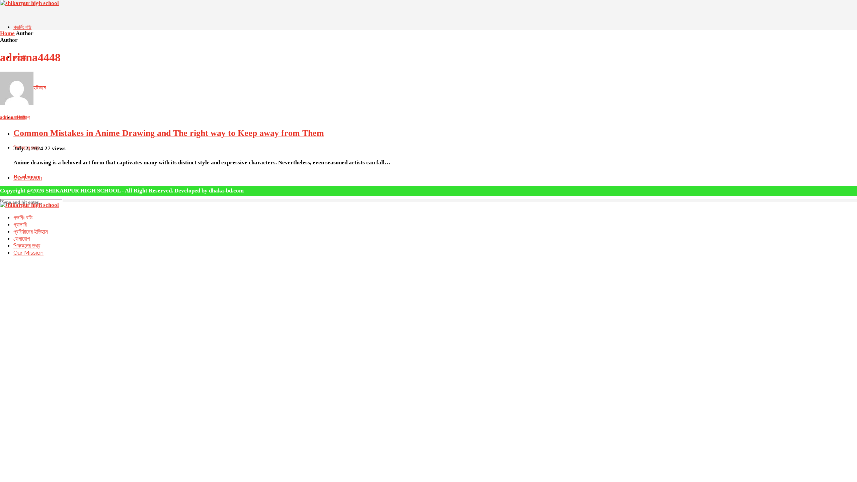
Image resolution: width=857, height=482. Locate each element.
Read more (27, 176)
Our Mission (28, 252)
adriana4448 (12, 117)
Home (7, 33)
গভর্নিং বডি (22, 27)
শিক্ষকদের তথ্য (26, 245)
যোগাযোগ (21, 238)
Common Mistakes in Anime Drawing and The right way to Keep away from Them (168, 133)
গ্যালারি (20, 224)
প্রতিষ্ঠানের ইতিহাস (30, 231)
